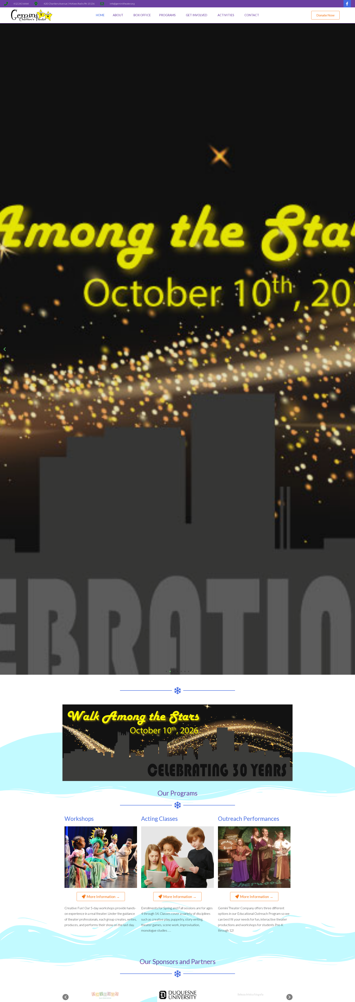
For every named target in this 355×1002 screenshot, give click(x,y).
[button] (325, 15)
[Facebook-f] (347, 3)
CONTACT (251, 15)
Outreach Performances (248, 818)
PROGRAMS (167, 15)
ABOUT (118, 15)
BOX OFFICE (142, 15)
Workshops (79, 818)
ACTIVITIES (226, 15)
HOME (100, 15)
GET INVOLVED (196, 15)
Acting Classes (159, 818)
